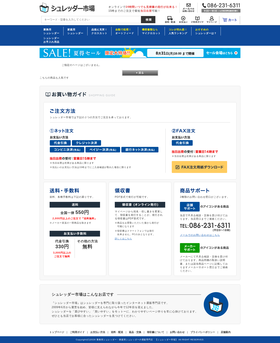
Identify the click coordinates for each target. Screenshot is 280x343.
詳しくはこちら (123, 238)
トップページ (56, 332)
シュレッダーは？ (206, 31)
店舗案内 (226, 332)
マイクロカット (151, 31)
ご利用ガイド (77, 332)
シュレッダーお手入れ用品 (51, 40)
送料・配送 (117, 332)
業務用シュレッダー (51, 31)
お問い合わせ (177, 332)
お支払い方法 (97, 332)
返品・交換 (135, 332)
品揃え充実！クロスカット (99, 31)
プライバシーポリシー (202, 332)
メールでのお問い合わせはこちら (200, 235)
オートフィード (124, 31)
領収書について (155, 332)
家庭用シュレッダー (75, 31)
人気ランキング (178, 31)
